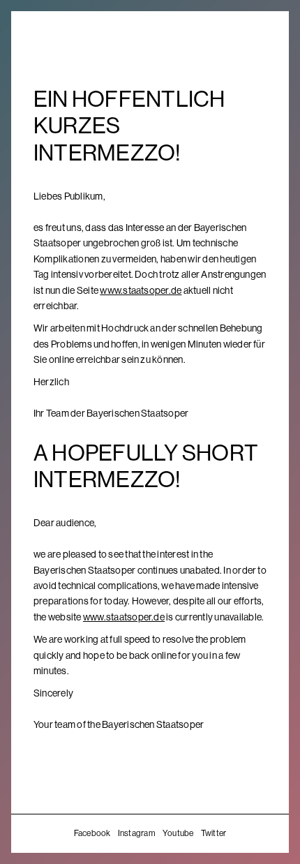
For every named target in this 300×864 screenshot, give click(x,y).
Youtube (178, 833)
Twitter (214, 833)
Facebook (92, 833)
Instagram (137, 833)
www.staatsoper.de (140, 290)
